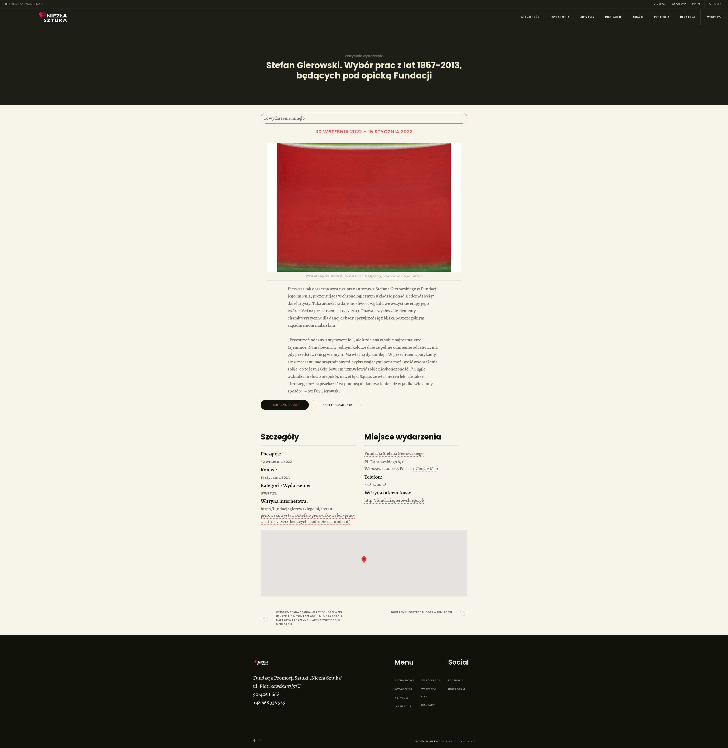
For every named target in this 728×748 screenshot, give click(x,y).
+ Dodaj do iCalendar (336, 405)
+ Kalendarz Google (284, 405)
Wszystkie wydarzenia (364, 56)
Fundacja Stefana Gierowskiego (394, 453)
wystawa (269, 493)
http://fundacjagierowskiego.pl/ (394, 500)
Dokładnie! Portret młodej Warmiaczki (421, 612)
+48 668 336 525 (269, 702)
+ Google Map (425, 468)
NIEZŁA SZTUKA (425, 741)
